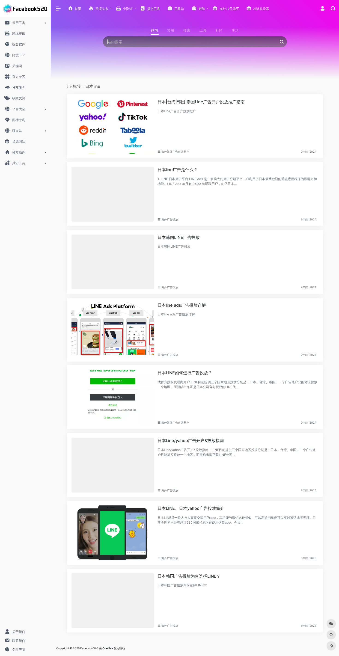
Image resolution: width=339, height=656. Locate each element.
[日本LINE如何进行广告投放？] (112, 397)
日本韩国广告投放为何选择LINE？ (189, 576)
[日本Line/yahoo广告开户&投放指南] (112, 465)
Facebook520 (89, 648)
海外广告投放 (169, 219)
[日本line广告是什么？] (112, 194)
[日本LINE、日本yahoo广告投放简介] (112, 532)
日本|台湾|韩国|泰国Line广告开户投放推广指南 (201, 101)
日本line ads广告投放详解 (182, 305)
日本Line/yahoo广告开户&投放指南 (191, 440)
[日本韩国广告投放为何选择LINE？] (112, 600)
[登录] (322, 9)
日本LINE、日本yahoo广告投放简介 (191, 508)
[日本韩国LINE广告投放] (112, 261)
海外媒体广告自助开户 (175, 151)
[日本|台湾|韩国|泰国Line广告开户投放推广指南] (112, 126)
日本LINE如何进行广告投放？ (185, 372)
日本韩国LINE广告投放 (179, 237)
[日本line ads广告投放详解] (112, 329)
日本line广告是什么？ (178, 169)
